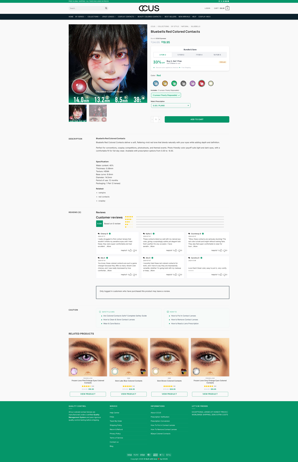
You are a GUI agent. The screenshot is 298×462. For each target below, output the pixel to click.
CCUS (153, 26)
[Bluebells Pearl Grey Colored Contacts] (183, 83)
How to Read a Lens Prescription (185, 323)
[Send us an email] (223, 1)
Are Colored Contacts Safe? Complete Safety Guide (125, 316)
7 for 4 (199, 55)
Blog (111, 446)
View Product (88, 394)
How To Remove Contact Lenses (164, 429)
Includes (154, 90)
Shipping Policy (116, 425)
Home (71, 17)
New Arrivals (184, 17)
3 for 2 (162, 55)
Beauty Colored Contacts (149, 17)
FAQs (112, 417)
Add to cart (197, 119)
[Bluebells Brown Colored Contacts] (165, 83)
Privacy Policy (115, 434)
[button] (221, 8)
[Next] (143, 63)
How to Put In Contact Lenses (183, 316)
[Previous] (73, 63)
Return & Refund (116, 429)
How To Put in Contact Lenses (163, 425)
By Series (79, 17)
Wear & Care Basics (111, 323)
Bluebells (195, 26)
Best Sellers (170, 17)
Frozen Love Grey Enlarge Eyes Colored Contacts (210, 382)
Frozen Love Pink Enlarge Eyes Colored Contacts (88, 382)
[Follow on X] (221, 1)
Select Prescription (158, 101)
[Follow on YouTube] (228, 1)
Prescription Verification (160, 417)
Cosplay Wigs (204, 17)
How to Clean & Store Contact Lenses (119, 319)
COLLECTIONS (93, 17)
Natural (185, 26)
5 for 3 (181, 55)
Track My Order (116, 421)
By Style (175, 26)
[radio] (166, 95)
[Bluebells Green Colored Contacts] (174, 83)
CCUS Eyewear (161, 38)
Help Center (114, 413)
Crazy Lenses (108, 17)
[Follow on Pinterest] (226, 1)
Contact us (114, 442)
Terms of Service (116, 438)
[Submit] (106, 8)
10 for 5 (217, 55)
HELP (194, 17)
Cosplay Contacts (126, 17)
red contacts (103, 197)
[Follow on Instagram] (219, 1)
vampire (102, 192)
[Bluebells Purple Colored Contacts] (192, 83)
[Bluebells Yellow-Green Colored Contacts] (211, 83)
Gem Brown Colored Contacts (169, 381)
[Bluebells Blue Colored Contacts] (156, 83)
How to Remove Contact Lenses (184, 319)
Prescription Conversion (160, 421)
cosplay (101, 201)
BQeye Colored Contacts (160, 434)
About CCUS (156, 413)
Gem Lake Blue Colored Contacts (128, 381)
